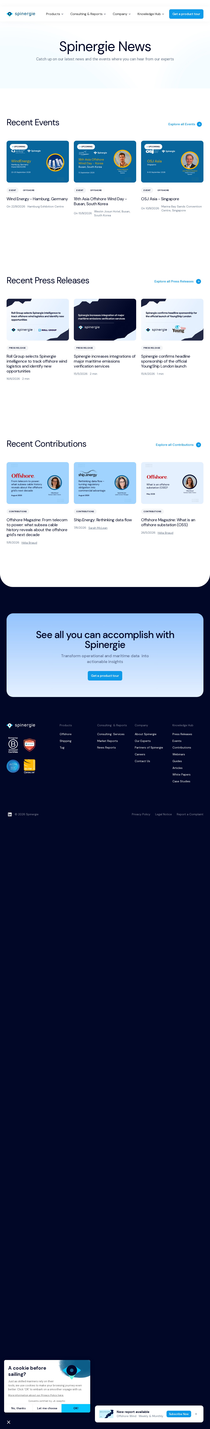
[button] (55, 14)
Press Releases (182, 734)
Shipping (65, 741)
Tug (62, 747)
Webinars (178, 754)
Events (176, 741)
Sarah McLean (97, 528)
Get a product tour (186, 14)
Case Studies (181, 781)
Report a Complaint (190, 814)
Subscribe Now (179, 1414)
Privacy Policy (141, 814)
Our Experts (143, 741)
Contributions (181, 747)
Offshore (66, 734)
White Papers (181, 774)
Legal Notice (163, 814)
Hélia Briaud (29, 543)
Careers (140, 754)
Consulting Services (110, 734)
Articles (177, 768)
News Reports (106, 747)
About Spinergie (145, 734)
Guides (177, 761)
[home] (21, 14)
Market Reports (107, 741)
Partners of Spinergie (149, 747)
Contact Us (142, 761)
